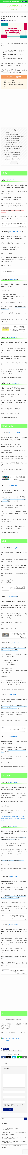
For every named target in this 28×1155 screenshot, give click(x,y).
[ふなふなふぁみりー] (14, 5)
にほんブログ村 (5, 1040)
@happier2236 (13, 485)
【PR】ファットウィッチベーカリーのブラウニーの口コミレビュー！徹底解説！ (14, 1133)
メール (4, 1094)
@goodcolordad (13, 924)
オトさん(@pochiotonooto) (13, 154)
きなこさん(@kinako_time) (13, 159)
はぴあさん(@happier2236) (13, 148)
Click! (24, 1)
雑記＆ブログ (5, 20)
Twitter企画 (5, 1050)
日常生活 (14, 1050)
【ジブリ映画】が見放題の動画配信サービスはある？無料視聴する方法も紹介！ (17, 478)
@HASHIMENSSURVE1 (15, 231)
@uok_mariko (13, 826)
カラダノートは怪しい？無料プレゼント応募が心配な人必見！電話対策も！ (14, 1142)
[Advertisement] (14, 108)
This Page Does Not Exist (8, 271)
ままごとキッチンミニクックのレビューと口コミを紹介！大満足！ (14, 1129)
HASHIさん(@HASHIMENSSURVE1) (15, 136)
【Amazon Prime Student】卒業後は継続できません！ (18, 729)
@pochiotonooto (12, 596)
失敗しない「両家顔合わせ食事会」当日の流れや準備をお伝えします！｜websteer (17, 588)
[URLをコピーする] (24, 1057)
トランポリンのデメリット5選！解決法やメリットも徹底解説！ (14, 1146)
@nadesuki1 (13, 279)
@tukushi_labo (13, 876)
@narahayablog (14, 383)
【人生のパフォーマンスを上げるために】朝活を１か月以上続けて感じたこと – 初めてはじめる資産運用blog (17, 328)
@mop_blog (12, 694)
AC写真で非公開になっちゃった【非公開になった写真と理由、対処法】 (17, 917)
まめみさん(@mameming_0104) (14, 146)
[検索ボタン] (2, 5)
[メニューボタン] (25, 5)
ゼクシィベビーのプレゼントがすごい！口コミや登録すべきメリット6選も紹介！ (14, 1138)
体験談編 (6, 132)
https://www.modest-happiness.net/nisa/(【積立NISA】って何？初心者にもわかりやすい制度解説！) (13, 818)
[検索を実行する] (25, 1118)
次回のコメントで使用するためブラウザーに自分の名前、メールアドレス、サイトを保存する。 (14, 1105)
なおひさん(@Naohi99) (12, 134)
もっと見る (14, 162)
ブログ (10, 1050)
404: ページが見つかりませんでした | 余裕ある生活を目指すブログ (13, 224)
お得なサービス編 (8, 144)
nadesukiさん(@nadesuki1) (13, 138)
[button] (3, 1057)
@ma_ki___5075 (12, 782)
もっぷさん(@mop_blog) (13, 158)
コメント (5, 1072)
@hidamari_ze (16, 642)
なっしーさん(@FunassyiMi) (13, 152)
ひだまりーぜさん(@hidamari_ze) (15, 156)
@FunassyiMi (14, 547)
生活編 (6, 150)
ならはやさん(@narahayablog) (14, 142)
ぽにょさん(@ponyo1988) (13, 140)
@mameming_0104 (14, 433)
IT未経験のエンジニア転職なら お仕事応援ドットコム (17, 971)
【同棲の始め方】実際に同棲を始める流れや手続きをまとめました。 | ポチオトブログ (17, 635)
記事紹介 (19, 1050)
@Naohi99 (12, 180)
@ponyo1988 (12, 337)
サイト (4, 1099)
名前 (4, 1089)
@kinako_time (13, 736)
